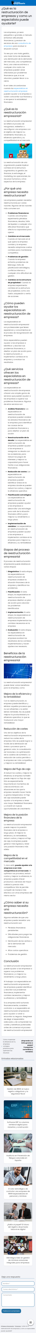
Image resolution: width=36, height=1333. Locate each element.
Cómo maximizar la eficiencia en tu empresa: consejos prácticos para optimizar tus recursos (9, 1046)
